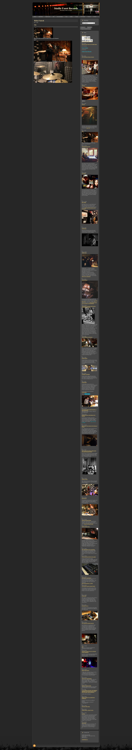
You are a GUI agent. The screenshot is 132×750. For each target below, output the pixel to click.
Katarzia (83, 104)
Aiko (82, 131)
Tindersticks (84, 228)
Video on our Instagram (86, 276)
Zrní (82, 646)
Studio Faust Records (66, 8)
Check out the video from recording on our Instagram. (89, 303)
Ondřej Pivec (84, 252)
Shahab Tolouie (84, 479)
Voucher (83, 85)
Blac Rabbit (84, 202)
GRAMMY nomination (86, 374)
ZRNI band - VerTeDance (86, 577)
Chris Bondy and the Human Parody (88, 586)
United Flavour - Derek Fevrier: (87, 710)
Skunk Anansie (84, 280)
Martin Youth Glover (85, 670)
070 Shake (84, 173)
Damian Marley (84, 358)
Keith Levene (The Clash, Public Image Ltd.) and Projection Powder (89, 451)
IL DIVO (83, 713)
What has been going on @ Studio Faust (89, 44)
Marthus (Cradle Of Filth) (86, 685)
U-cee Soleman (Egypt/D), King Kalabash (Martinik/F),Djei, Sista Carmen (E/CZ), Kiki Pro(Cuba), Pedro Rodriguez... (89, 691)
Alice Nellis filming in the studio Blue (88, 549)
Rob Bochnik (84, 498)
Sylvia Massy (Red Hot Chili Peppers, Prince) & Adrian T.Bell (89, 307)
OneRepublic (84, 382)
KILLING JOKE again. (86, 706)
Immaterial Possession (86, 146)
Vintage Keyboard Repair (86, 520)
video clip (88, 127)
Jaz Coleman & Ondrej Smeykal (88, 623)
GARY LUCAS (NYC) (86, 526)
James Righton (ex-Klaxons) (87, 337)
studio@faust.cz (85, 739)
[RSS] (34, 745)
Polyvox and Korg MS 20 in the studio (89, 556)
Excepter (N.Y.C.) (85, 605)
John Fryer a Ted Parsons (87, 678)
